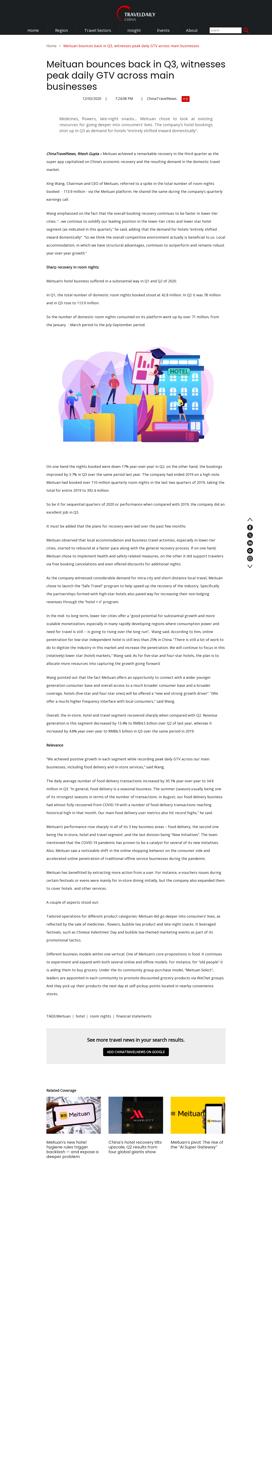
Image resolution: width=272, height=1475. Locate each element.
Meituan (63, 1016)
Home (33, 30)
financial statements (134, 1016)
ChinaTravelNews (162, 98)
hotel (80, 1016)
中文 (185, 99)
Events (163, 30)
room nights (100, 1016)
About (192, 30)
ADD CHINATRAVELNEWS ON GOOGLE (136, 1052)
